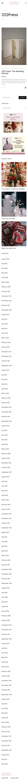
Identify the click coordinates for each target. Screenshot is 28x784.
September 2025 (7, 310)
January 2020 (6, 620)
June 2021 (5, 542)
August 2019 (5, 643)
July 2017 (4, 759)
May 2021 (4, 546)
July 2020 (4, 592)
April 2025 (5, 333)
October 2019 (6, 634)
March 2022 (5, 500)
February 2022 (6, 505)
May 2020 (4, 602)
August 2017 (5, 755)
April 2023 (5, 444)
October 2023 (6, 416)
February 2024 (6, 398)
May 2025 (4, 328)
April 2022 (5, 495)
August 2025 (5, 315)
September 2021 (7, 528)
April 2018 (5, 718)
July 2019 (4, 648)
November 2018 (7, 685)
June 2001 (5, 764)
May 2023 (4, 440)
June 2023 (5, 435)
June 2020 (5, 597)
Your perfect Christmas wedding (13, 189)
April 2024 (5, 389)
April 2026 (5, 277)
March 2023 (5, 449)
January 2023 (6, 458)
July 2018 (4, 704)
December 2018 (6, 680)
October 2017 (6, 745)
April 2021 (5, 551)
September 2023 (7, 421)
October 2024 (6, 361)
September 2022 (7, 472)
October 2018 (6, 690)
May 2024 (4, 384)
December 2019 (6, 625)
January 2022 (6, 509)
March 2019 (5, 667)
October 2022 (6, 467)
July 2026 (4, 264)
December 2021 (6, 514)
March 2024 (5, 393)
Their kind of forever (8, 218)
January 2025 (6, 347)
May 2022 (4, 491)
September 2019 (7, 639)
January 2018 (6, 732)
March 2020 (5, 611)
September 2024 (7, 365)
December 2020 (6, 569)
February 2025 (6, 342)
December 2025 (6, 296)
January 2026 (6, 291)
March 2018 (5, 722)
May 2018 (4, 713)
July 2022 (4, 481)
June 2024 (5, 379)
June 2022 (5, 486)
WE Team (4, 76)
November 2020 (7, 574)
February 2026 (6, 287)
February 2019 (6, 671)
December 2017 (6, 736)
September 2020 (7, 583)
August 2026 (5, 259)
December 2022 (6, 463)
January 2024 (6, 403)
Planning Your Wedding (17, 68)
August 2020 (5, 588)
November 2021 (7, 518)
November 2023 (7, 412)
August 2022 (5, 477)
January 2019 (6, 676)
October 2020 (6, 579)
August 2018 (5, 699)
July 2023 (4, 430)
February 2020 (6, 616)
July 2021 (4, 537)
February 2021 (6, 560)
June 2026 (5, 268)
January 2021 (6, 565)
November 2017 (7, 741)
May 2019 (4, 657)
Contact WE (14, 778)
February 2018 (6, 727)
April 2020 (5, 606)
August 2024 (5, 370)
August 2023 (5, 426)
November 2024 (7, 356)
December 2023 (6, 407)
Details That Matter (6, 68)
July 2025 (4, 319)
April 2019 (5, 662)
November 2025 (7, 301)
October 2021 (6, 523)
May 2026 (4, 273)
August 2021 (5, 532)
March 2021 (5, 555)
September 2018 (7, 694)
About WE (5, 778)
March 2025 (5, 338)
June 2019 (5, 653)
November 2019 (7, 630)
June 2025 (5, 324)
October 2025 (6, 305)
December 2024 (6, 352)
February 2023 (6, 453)
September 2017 (7, 750)
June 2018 (5, 708)
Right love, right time (9, 248)
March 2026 (5, 282)
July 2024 (4, 375)
